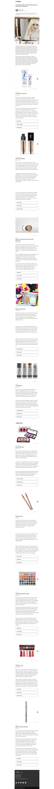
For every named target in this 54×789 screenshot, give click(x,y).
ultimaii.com (36, 235)
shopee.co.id (36, 305)
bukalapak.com (36, 381)
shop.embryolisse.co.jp (35, 88)
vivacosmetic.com (35, 511)
